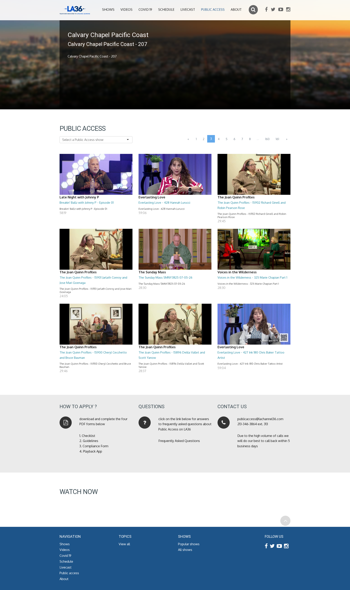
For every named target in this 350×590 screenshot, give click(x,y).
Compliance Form (95, 446)
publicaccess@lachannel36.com (260, 419)
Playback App (92, 451)
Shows (108, 9)
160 (267, 139)
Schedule (166, 9)
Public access (213, 9)
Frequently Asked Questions (179, 441)
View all (124, 544)
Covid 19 (145, 9)
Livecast (187, 9)
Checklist (88, 436)
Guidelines (90, 441)
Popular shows (189, 544)
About (236, 9)
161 (277, 139)
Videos (126, 9)
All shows (185, 550)
